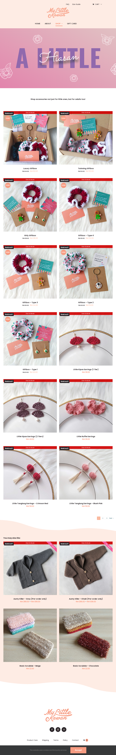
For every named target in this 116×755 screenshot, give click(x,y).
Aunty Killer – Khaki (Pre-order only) (86, 599)
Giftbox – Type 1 (30, 369)
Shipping (45, 740)
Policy (65, 740)
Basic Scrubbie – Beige (30, 666)
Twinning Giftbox (86, 168)
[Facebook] (52, 729)
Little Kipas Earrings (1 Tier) (86, 369)
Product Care (32, 740)
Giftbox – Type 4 (86, 235)
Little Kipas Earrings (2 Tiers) (30, 436)
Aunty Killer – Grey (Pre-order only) (30, 599)
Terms (55, 740)
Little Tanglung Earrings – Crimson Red (30, 503)
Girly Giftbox (30, 235)
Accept (78, 750)
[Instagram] (58, 729)
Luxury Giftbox (30, 168)
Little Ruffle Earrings (86, 436)
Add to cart (24, 635)
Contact (75, 740)
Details (30, 138)
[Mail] (64, 729)
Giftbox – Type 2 (86, 302)
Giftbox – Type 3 (30, 302)
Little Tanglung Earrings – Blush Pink (85, 503)
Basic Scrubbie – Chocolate (86, 666)
